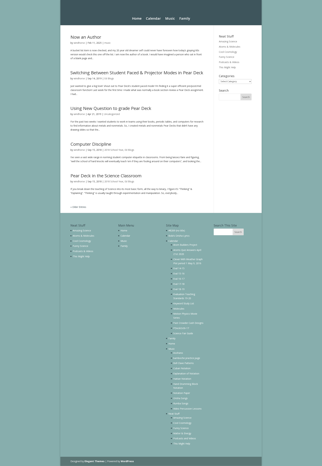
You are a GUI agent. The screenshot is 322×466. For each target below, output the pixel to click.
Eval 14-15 (178, 268)
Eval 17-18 (178, 284)
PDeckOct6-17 (181, 328)
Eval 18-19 (178, 289)
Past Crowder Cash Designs (188, 323)
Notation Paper (181, 393)
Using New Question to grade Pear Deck (110, 108)
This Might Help (227, 67)
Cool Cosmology (228, 51)
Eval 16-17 (178, 278)
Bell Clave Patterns (183, 363)
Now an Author (85, 37)
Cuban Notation (182, 368)
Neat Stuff (173, 413)
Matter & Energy (182, 433)
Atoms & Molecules (229, 46)
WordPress (127, 461)
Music (170, 19)
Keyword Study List (183, 303)
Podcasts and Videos (184, 438)
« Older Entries (78, 207)
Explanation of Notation (186, 373)
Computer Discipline (90, 144)
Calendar (153, 19)
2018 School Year (113, 149)
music (107, 42)
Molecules (178, 308)
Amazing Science (228, 41)
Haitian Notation (182, 378)
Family (184, 19)
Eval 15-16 (178, 273)
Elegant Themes (94, 461)
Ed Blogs (109, 78)
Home (137, 19)
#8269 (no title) (176, 230)
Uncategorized (112, 114)
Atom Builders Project (185, 244)
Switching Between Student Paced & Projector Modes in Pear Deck (136, 73)
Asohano (178, 352)
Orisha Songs (180, 398)
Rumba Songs (180, 403)
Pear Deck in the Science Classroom (106, 176)
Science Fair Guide (183, 333)
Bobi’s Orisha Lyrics (179, 235)
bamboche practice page (186, 358)
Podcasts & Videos (229, 62)
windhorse (79, 42)
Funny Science (226, 56)
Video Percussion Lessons (187, 408)
